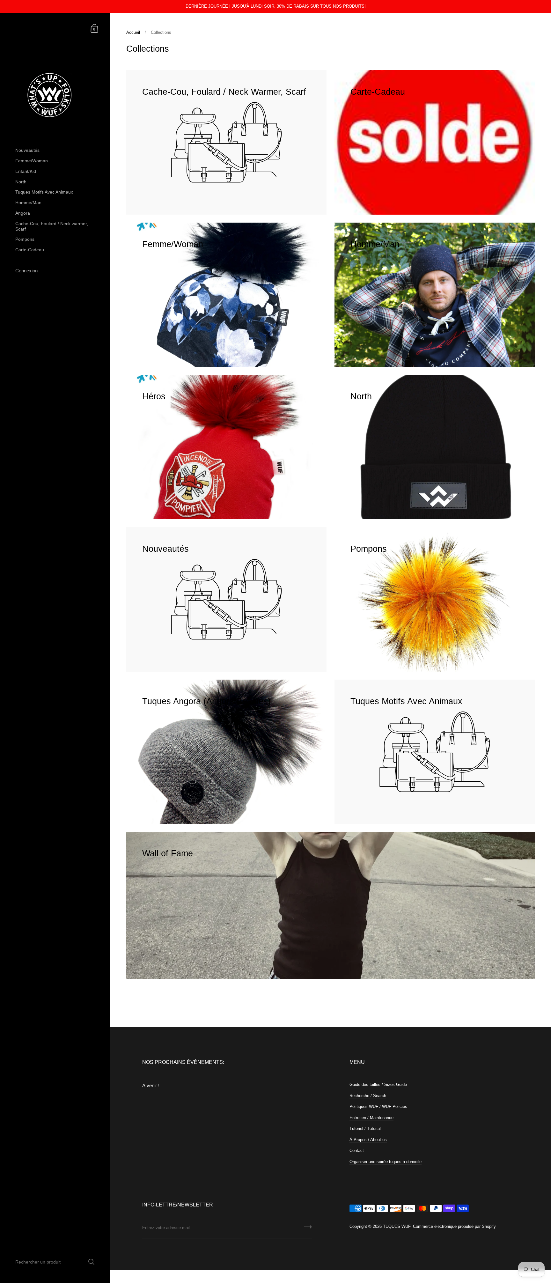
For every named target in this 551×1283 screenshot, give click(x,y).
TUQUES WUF (396, 1226)
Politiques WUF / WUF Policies (378, 1106)
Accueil (133, 32)
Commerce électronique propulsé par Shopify (454, 1226)
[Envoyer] (308, 1229)
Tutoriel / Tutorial (365, 1128)
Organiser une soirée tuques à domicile (385, 1161)
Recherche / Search (367, 1095)
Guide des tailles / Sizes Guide (378, 1084)
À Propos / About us (368, 1139)
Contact (356, 1150)
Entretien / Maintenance (371, 1117)
